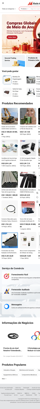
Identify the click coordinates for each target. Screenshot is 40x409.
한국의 (16, 395)
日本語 (33, 393)
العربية (21, 395)
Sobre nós (18, 387)
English (13, 393)
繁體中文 (27, 393)
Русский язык (7, 395)
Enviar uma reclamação (6, 387)
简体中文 (19, 393)
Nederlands (29, 395)
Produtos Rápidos (19, 389)
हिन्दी (36, 395)
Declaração (26, 387)
